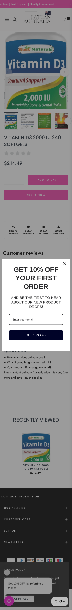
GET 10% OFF (36, 335)
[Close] (65, 263)
